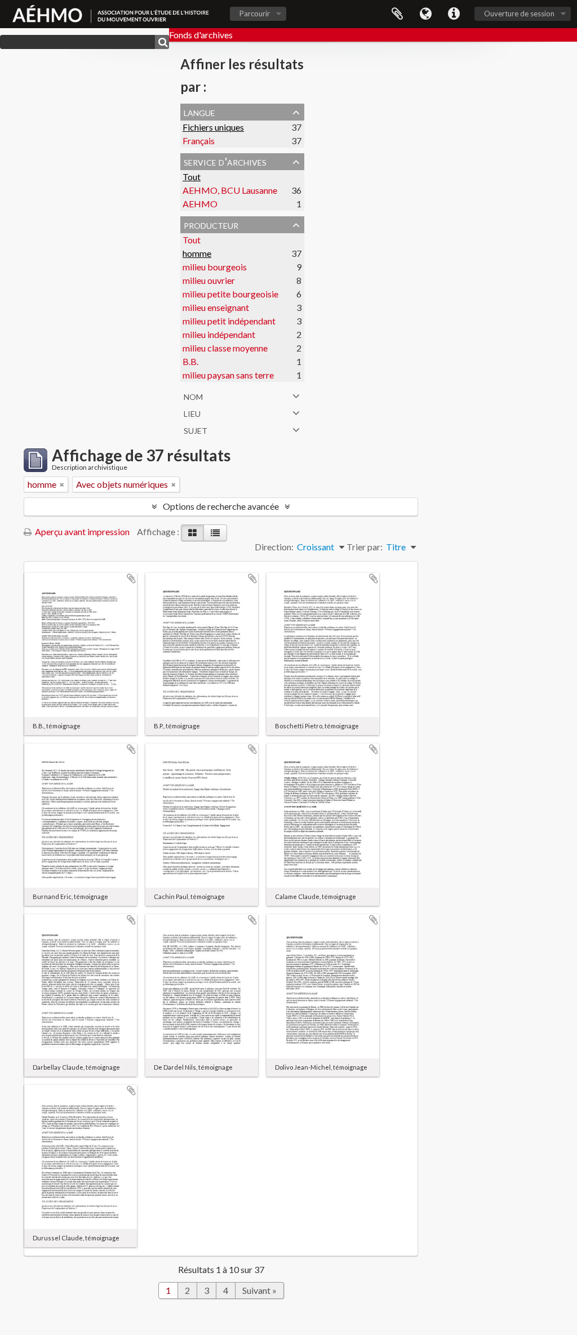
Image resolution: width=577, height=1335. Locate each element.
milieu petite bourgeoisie (230, 293)
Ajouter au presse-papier (131, 578)
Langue (425, 14)
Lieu (192, 412)
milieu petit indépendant (229, 320)
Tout (192, 176)
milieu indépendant (219, 334)
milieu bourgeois (215, 266)
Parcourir (254, 13)
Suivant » (259, 1290)
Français (199, 140)
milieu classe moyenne (225, 347)
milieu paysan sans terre (228, 375)
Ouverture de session (519, 13)
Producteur (211, 224)
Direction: (274, 546)
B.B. (190, 361)
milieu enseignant (216, 307)
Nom (193, 395)
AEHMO (200, 203)
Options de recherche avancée (221, 506)
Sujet (195, 429)
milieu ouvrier (209, 280)
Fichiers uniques (213, 127)
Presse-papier (397, 14)
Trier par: (365, 546)
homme (197, 253)
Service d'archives (225, 161)
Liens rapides (454, 14)
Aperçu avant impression (81, 531)
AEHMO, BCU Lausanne (230, 190)
